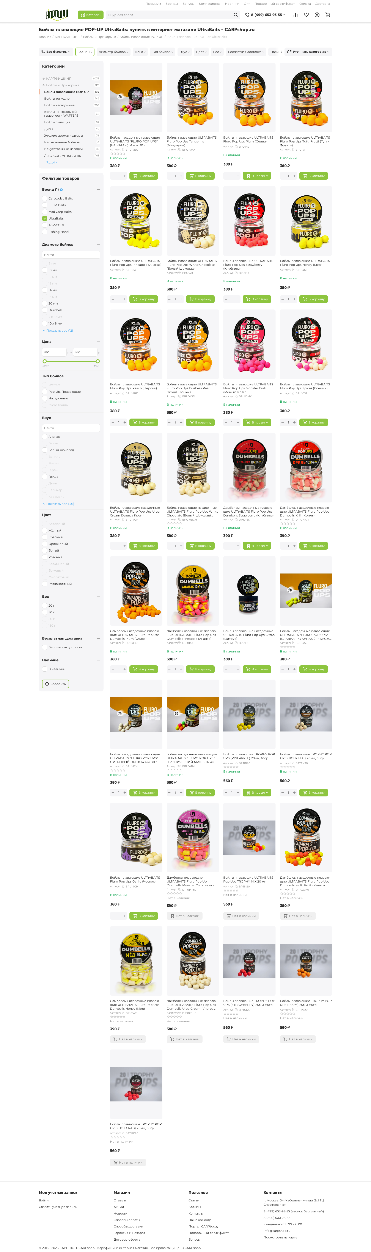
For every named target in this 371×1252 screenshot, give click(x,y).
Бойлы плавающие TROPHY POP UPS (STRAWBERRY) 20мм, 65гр (249, 1003)
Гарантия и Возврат (129, 1233)
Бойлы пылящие (71, 122)
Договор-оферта (127, 1239)
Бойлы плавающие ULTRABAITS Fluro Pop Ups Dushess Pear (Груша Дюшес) (192, 387)
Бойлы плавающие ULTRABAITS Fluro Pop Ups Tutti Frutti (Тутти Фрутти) (305, 141)
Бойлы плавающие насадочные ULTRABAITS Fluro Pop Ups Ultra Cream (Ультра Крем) (135, 511)
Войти (44, 1200)
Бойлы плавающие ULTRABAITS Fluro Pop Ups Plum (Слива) (248, 139)
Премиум (153, 4)
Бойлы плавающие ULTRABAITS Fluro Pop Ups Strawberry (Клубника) (248, 264)
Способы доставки (128, 1226)
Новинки (232, 4)
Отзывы (120, 1200)
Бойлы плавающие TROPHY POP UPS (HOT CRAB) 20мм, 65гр (136, 1126)
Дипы (71, 129)
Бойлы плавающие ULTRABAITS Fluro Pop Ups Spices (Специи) (305, 386)
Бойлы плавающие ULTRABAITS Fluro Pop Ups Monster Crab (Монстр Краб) (248, 387)
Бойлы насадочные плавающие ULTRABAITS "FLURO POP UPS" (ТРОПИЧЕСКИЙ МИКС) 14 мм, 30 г (192, 757)
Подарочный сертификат (275, 4)
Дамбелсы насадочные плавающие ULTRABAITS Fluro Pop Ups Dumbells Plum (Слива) (135, 634)
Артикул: (115, 149)
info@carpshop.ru (277, 1231)
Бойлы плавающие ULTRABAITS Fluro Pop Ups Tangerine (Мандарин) (192, 141)
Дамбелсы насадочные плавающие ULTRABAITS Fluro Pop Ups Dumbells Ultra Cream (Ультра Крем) (192, 1004)
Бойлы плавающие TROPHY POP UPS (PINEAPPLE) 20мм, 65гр (249, 756)
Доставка (322, 4)
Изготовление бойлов (71, 142)
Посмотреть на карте (280, 1237)
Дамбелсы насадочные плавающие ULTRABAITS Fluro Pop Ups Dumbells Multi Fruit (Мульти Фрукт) (305, 881)
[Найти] (236, 15)
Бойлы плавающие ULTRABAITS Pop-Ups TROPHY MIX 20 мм (248, 879)
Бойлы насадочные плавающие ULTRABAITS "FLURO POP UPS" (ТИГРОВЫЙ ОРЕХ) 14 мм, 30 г (135, 757)
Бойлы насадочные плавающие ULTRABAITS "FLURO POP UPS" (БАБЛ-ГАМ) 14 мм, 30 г (135, 141)
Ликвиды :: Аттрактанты (71, 156)
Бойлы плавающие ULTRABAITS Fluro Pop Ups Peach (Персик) (135, 386)
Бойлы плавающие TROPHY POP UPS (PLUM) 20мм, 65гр (306, 1003)
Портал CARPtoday (204, 1226)
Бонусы (188, 4)
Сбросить (58, 684)
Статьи (194, 1200)
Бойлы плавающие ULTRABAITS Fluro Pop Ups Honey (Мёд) (305, 263)
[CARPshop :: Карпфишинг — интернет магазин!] (57, 14)
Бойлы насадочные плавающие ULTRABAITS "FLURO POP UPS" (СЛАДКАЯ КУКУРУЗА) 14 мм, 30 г (305, 634)
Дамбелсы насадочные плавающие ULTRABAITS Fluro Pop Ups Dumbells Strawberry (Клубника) (248, 511)
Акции (119, 1207)
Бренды (171, 4)
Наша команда (200, 1220)
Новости (120, 1213)
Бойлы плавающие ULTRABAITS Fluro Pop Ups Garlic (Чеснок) (135, 879)
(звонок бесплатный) (294, 1211)
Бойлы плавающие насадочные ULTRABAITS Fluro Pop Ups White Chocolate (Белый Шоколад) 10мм (192, 511)
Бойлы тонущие (71, 98)
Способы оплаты (127, 1220)
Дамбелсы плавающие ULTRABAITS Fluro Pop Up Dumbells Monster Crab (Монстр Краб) (192, 881)
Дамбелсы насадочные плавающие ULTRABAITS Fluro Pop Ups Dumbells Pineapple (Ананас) (192, 634)
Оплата (305, 4)
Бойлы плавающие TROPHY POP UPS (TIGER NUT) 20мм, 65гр (306, 756)
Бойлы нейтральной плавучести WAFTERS (71, 113)
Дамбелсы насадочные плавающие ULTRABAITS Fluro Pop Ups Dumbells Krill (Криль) (305, 511)
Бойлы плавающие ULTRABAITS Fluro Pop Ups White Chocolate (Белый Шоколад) (192, 264)
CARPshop (193, 1248)
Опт (247, 4)
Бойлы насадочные (71, 105)
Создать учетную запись (58, 1207)
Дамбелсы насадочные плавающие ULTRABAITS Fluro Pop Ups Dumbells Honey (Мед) (135, 1004)
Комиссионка (209, 4)
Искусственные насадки (71, 149)
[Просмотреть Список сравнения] (295, 15)
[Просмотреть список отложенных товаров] (306, 15)
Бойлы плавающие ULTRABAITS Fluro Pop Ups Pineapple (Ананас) (136, 263)
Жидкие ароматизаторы (71, 136)
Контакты (196, 1213)
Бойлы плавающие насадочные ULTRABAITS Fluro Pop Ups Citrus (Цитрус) (249, 634)
